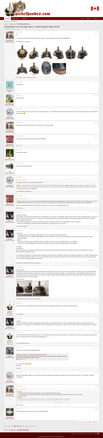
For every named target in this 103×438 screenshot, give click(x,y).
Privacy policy (89, 433)
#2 (97, 81)
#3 (97, 95)
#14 (97, 303)
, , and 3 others (27, 77)
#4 (97, 109)
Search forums (13, 21)
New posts (6, 21)
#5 (97, 122)
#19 (97, 386)
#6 (97, 136)
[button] (20, 18)
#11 (97, 212)
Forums (7, 18)
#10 (97, 195)
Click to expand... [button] (57, 402)
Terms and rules (81, 433)
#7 (97, 149)
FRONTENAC (8, 29)
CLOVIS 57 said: (21, 389)
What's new (15, 18)
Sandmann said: (21, 198)
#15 (97, 318)
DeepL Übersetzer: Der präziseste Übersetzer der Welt (32, 354)
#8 (97, 163)
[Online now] (9, 88)
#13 (97, 267)
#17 (97, 347)
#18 (97, 372)
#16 (97, 332)
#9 (97, 177)
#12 (97, 230)
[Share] (95, 32)
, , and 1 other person (29, 263)
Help (95, 433)
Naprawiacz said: (21, 180)
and (24, 191)
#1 (97, 32)
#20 (97, 408)
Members (24, 18)
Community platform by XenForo (51, 436)
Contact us (73, 433)
